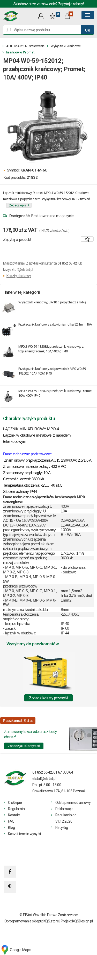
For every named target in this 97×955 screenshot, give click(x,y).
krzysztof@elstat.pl (18, 269)
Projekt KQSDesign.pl (77, 921)
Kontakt (14, 815)
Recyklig (61, 827)
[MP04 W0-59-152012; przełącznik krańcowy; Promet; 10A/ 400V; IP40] (48, 126)
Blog (11, 827)
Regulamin (16, 809)
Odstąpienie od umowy (73, 802)
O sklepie (15, 802)
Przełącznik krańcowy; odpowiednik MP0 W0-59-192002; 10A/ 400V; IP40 (52, 371)
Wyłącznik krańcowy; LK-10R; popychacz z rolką (52, 302)
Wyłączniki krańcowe (66, 46)
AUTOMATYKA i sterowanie (25, 46)
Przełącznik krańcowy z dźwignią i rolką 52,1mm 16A (55, 324)
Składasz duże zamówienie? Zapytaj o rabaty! (48, 4)
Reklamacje (64, 809)
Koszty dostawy (18, 276)
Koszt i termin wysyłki (24, 834)
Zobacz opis (17, 205)
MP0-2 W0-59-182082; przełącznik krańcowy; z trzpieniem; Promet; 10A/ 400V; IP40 (50, 349)
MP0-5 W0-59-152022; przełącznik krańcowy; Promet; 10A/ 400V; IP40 (55, 393)
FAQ (11, 821)
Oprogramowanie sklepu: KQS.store (31, 921)
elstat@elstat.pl (44, 778)
